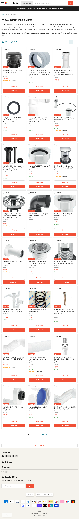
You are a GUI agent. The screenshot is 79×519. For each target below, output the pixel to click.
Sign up (30, 486)
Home (3, 14)
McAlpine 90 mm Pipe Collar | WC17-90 (12, 263)
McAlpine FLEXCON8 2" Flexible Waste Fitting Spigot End (65, 408)
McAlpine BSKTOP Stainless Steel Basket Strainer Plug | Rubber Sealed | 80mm (12, 216)
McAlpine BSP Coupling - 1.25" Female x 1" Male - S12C (64, 215)
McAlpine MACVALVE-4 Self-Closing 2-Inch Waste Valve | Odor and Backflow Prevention (64, 72)
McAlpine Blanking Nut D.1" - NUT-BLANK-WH (38, 408)
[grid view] (71, 42)
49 (43, 435)
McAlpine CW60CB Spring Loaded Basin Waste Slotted (63, 167)
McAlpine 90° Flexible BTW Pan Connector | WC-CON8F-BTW (13, 358)
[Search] (70, 3)
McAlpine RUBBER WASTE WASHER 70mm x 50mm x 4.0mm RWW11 (12, 120)
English (29, 495)
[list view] (75, 42)
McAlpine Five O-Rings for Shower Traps (37, 310)
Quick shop (14, 86)
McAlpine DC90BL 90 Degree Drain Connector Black (38, 215)
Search (39, 512)
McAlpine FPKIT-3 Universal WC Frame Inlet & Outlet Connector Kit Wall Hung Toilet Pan (13, 168)
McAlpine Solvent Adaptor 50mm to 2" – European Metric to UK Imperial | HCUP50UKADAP (39, 72)
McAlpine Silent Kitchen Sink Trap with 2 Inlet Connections (12, 310)
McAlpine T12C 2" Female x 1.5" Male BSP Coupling (39, 167)
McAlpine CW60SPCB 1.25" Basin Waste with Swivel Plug (64, 263)
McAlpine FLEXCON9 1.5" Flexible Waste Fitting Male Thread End (37, 359)
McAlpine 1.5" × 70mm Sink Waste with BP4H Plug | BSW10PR (38, 263)
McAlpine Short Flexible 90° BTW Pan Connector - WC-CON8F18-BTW (38, 120)
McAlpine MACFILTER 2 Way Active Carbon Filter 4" (12, 71)
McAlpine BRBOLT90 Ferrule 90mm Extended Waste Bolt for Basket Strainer (64, 311)
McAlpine (5, 74)
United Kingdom (44, 495)
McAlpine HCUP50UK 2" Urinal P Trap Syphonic (13, 408)
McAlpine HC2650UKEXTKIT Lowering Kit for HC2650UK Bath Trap (65, 359)
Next (48, 435)
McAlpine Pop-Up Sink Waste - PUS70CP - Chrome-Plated (64, 119)
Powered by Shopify (39, 516)
